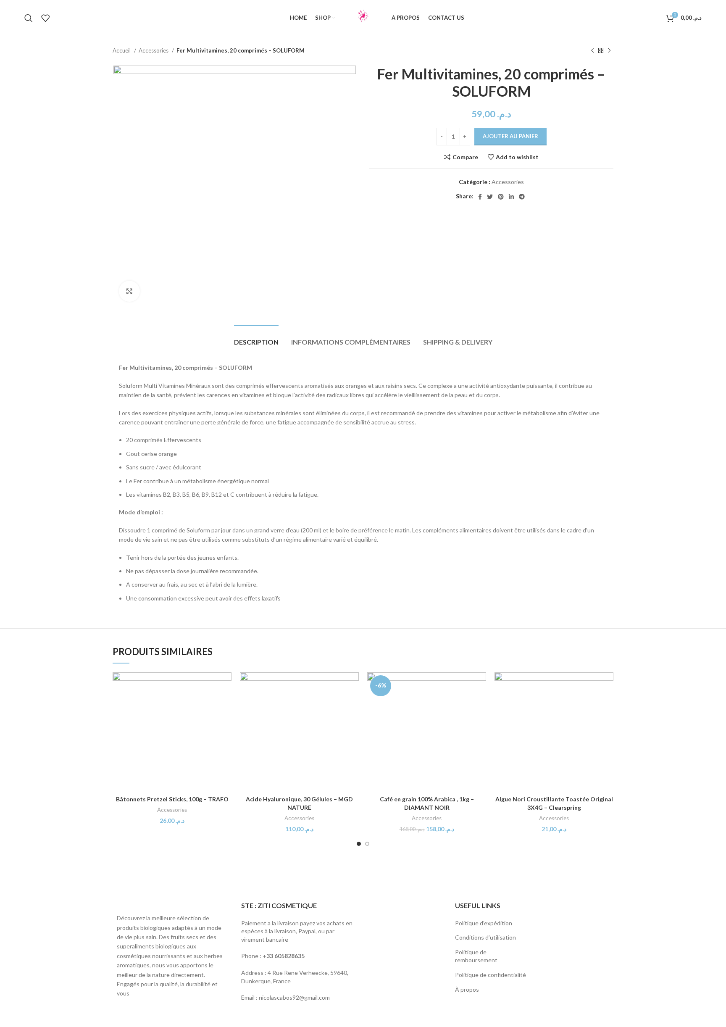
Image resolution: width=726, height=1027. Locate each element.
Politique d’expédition (483, 923)
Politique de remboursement (476, 956)
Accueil (122, 50)
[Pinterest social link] (500, 196)
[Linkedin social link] (511, 196)
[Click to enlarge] (129, 291)
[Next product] (609, 51)
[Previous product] (592, 51)
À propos (467, 989)
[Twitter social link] (489, 196)
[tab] (256, 337)
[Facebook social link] (480, 196)
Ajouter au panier (510, 136)
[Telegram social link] (521, 196)
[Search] (28, 18)
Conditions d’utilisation (485, 937)
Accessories (154, 50)
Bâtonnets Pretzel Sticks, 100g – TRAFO (172, 799)
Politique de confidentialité (490, 974)
